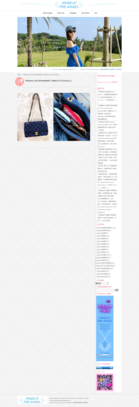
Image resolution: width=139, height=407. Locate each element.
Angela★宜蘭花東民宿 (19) (105, 268)
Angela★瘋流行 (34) (103, 252)
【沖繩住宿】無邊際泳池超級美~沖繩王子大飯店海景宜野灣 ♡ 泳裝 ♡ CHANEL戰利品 (107, 217)
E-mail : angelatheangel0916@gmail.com (64, 69)
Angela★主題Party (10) (104, 255)
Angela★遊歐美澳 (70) (103, 257)
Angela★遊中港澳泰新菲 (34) (105, 263)
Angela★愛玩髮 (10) (103, 247)
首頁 (18, 75)
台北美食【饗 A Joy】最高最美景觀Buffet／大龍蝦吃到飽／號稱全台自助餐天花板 (107, 168)
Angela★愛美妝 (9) (102, 238)
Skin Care (60, 13)
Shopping (73, 13)
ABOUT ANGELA (54, 398)
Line (95, 13)
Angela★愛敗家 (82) (103, 244)
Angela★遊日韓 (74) (103, 260)
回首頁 (120, 69)
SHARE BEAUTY (71, 398)
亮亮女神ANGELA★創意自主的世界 (69, 4)
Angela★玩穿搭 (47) (103, 241)
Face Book (85, 13)
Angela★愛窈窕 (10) (103, 236)
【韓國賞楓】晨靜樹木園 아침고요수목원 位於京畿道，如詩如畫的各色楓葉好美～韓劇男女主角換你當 (107, 152)
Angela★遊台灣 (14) (103, 271)
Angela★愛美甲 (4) (102, 249)
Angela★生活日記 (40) (103, 276)
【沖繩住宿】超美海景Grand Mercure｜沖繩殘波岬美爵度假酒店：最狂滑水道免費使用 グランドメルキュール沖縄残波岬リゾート (107, 97)
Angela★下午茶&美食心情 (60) (106, 266)
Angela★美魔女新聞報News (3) (106, 227)
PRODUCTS (63, 398)
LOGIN (87, 398)
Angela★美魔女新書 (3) (104, 230)
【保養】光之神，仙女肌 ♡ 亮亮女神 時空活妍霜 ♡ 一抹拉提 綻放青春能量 (107, 160)
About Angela (47, 13)
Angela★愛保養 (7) (102, 233)
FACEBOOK (80, 398)
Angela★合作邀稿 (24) (103, 274)
